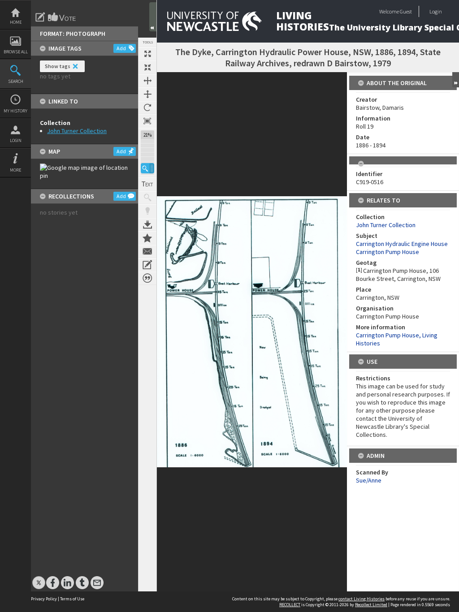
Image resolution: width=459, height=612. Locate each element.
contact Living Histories (361, 599)
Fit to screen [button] (147, 67)
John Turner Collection (77, 131)
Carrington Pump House (387, 252)
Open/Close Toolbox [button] (152, 16)
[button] (147, 168)
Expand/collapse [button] (455, 79)
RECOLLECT (289, 605)
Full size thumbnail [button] (147, 53)
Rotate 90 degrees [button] (147, 107)
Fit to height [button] (147, 94)
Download (147, 224)
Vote (62, 17)
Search (15, 81)
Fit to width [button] (147, 80)
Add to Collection (147, 238)
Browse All (16, 52)
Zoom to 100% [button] (147, 121)
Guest (406, 11)
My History (15, 111)
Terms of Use (72, 599)
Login (16, 140)
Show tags (57, 66)
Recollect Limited (371, 605)
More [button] (15, 170)
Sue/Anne (368, 480)
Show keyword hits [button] (147, 197)
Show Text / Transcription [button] (147, 184)
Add (121, 48)
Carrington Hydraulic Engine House (402, 244)
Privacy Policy (44, 599)
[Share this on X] (38, 578)
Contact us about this (147, 251)
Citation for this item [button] (147, 278)
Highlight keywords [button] (147, 211)
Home (16, 22)
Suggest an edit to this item (40, 17)
